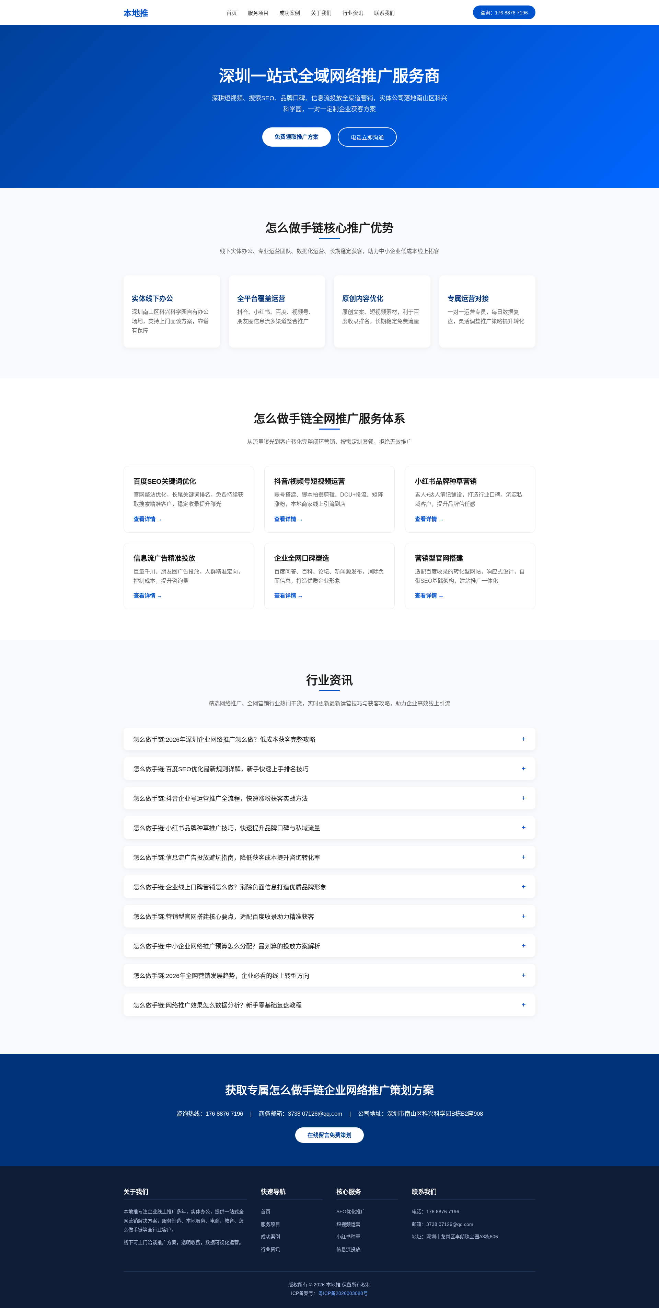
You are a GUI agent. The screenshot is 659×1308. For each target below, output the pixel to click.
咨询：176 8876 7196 (504, 12)
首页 (232, 13)
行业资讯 (353, 13)
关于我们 (321, 13)
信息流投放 (348, 1249)
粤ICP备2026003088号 (343, 1293)
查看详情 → (148, 519)
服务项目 (258, 13)
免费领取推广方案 (297, 137)
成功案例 (289, 13)
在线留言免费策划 (329, 1135)
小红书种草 (348, 1236)
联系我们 (384, 13)
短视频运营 (348, 1224)
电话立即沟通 (367, 137)
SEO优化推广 (351, 1211)
